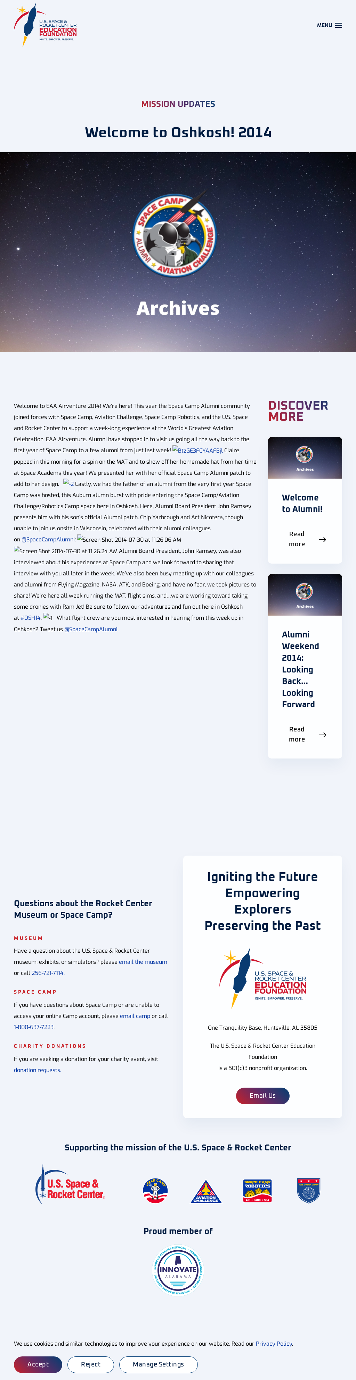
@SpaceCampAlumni (48, 539)
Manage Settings (158, 1365)
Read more (297, 539)
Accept (38, 1365)
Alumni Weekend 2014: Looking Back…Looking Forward (300, 670)
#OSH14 (31, 618)
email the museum (143, 962)
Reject (90, 1365)
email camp (135, 1016)
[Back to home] (46, 25)
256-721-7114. (48, 973)
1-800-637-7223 (34, 1027)
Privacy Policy (274, 1343)
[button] (329, 25)
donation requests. (37, 1070)
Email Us (263, 1096)
